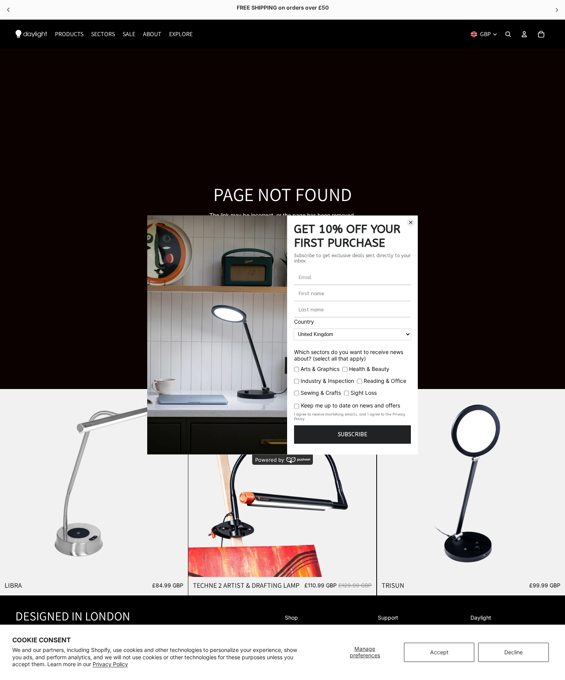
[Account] (524, 34)
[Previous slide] (11, 483)
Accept (439, 652)
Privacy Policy (110, 664)
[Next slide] (176, 483)
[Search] (508, 34)
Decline (513, 652)
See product (385, 10)
